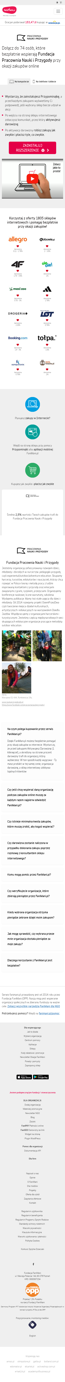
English (32, 1335)
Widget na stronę (32, 1134)
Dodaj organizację (33, 1104)
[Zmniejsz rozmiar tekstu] (61, 2)
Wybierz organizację (32, 1036)
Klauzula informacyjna (32, 1232)
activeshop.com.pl (46, 1366)
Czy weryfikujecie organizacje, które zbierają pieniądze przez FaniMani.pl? (28, 893)
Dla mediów (32, 1186)
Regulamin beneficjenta (32, 1215)
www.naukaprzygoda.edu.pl (12, 702)
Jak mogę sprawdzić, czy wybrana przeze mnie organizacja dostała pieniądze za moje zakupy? (30, 939)
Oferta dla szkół (32, 1194)
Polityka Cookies (32, 1240)
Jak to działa (32, 1031)
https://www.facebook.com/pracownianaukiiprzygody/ (23, 705)
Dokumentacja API (32, 1150)
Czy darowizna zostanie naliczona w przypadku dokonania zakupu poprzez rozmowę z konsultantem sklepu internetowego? (28, 850)
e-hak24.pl (20, 1371)
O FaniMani (32, 1181)
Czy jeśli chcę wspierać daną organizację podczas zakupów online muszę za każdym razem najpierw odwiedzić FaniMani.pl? (30, 797)
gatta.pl (37, 1361)
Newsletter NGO (32, 1113)
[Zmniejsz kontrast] (57, 2)
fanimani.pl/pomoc (49, 1013)
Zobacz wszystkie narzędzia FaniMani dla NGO (33, 1006)
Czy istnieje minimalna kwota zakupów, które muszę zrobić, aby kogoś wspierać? (30, 824)
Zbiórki (32, 1121)
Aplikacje (33, 1044)
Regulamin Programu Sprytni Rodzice (32, 1219)
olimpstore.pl (24, 1361)
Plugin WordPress (33, 1138)
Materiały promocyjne (32, 1108)
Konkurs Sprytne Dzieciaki (32, 1249)
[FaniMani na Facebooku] (32, 1264)
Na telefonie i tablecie (46, 81)
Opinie (32, 1177)
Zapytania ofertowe (32, 1198)
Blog (33, 1117)
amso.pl (10, 1361)
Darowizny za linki (32, 1130)
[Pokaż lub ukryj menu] (58, 11)
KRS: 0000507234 (32, 1279)
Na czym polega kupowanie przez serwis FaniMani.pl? (30, 731)
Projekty (32, 1190)
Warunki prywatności (32, 1228)
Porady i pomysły (32, 1061)
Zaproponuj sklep (32, 1065)
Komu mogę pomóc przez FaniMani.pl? (29, 874)
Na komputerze (22, 81)
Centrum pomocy (32, 1040)
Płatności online (32, 1125)
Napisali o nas (32, 1173)
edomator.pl (16, 1366)
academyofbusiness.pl (39, 1371)
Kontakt (32, 1202)
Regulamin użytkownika (31, 1211)
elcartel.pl (29, 1366)
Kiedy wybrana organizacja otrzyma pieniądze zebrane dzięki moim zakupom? (30, 915)
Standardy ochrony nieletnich (32, 1223)
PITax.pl (36, 1310)
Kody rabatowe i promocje (32, 1052)
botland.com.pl (51, 1361)
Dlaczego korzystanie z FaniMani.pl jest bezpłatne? (29, 963)
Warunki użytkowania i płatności (32, 1236)
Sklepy (32, 1048)
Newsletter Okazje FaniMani (32, 1057)
